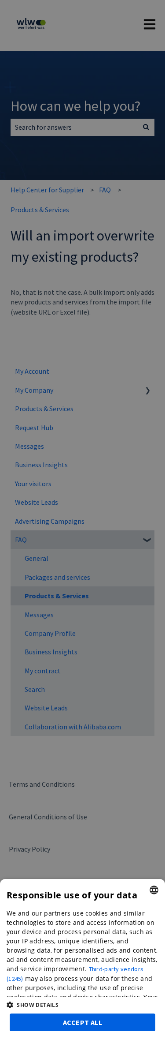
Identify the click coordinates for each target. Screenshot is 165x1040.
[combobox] (154, 890)
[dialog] (82, 959)
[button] (82, 1004)
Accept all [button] (82, 1022)
